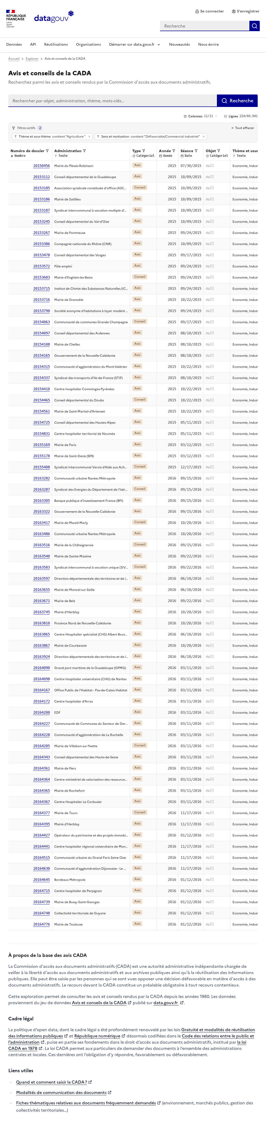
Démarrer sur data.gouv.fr (132, 44)
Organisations (88, 44)
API (33, 44)
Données (14, 44)
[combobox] (210, 26)
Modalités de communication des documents (61, 1092)
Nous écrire (208, 44)
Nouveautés (179, 44)
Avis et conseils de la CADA (99, 1003)
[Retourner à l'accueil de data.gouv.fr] (54, 18)
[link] (209, 11)
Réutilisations (56, 44)
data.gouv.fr (166, 1003)
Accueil (13, 58)
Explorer (32, 58)
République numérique (97, 1036)
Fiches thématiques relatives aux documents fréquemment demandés (86, 1103)
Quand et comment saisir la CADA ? (51, 1082)
